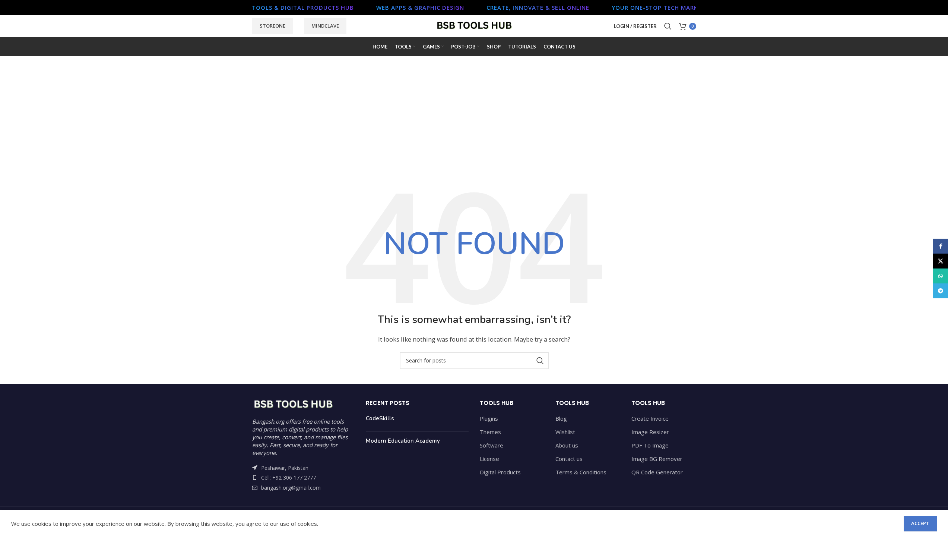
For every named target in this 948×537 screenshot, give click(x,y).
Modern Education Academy (403, 441)
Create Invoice (650, 418)
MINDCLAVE (325, 25)
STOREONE (272, 25)
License (489, 458)
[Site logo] (474, 25)
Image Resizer (650, 432)
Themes (490, 432)
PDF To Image (650, 445)
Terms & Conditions (580, 472)
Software (491, 445)
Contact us (569, 458)
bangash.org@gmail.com (291, 487)
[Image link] (293, 404)
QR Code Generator (657, 472)
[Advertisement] (474, 127)
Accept (920, 523)
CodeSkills (380, 418)
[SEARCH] (540, 360)
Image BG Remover (656, 458)
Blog (561, 418)
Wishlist (565, 432)
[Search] (667, 26)
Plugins (489, 418)
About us (566, 445)
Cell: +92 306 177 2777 (288, 477)
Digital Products (500, 472)
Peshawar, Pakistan (284, 467)
